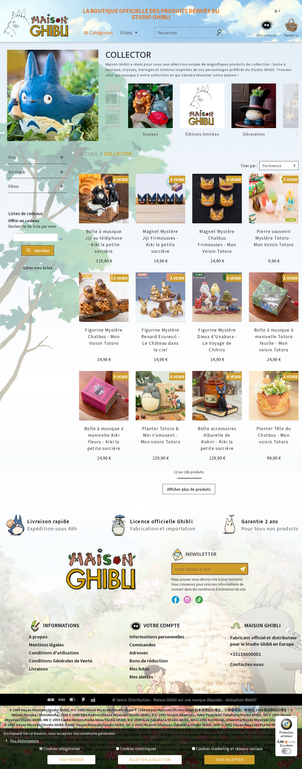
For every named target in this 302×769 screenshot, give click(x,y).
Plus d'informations (24, 740)
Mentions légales (46, 644)
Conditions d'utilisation (54, 652)
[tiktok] (199, 599)
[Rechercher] (219, 32)
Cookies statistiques (138, 748)
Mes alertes (141, 676)
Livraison (38, 668)
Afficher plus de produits (189, 489)
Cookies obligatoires (61, 748)
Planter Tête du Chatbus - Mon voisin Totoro (273, 435)
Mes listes (139, 668)
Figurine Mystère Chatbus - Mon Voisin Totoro (103, 336)
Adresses (138, 652)
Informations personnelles (156, 636)
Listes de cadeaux (25, 213)
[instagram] (187, 599)
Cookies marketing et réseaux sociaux (229, 748)
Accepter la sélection (149, 759)
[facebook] (175, 599)
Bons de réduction (148, 660)
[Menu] (294, 719)
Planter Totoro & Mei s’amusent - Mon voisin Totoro (160, 435)
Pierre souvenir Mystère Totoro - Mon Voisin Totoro (274, 237)
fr (276, 11)
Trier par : (248, 165)
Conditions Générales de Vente (60, 660)
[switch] (286, 751)
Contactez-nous (247, 664)
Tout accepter (229, 759)
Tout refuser (71, 759)
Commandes (142, 644)
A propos (38, 636)
